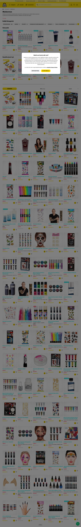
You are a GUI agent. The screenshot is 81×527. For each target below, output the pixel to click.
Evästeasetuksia (35, 70)
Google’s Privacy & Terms (52, 67)
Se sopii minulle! (45, 70)
